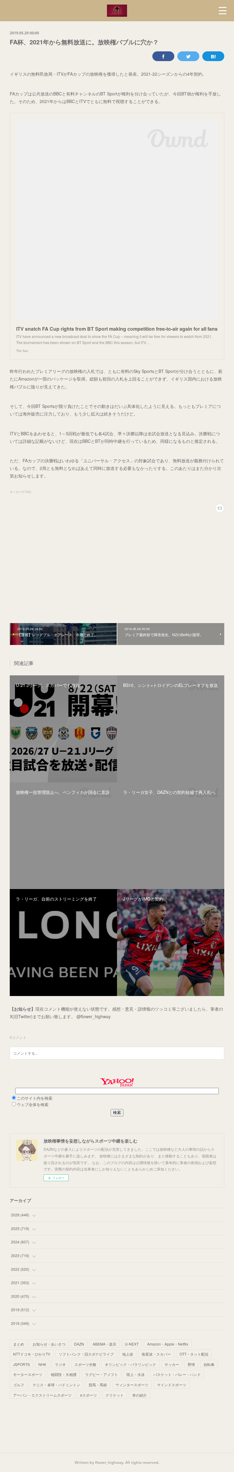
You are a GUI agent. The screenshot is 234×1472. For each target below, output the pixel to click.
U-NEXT (132, 1343)
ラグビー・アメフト (101, 1374)
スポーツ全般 (85, 1364)
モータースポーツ (27, 1374)
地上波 (127, 1354)
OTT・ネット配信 (193, 1354)
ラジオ (60, 1364)
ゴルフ (18, 1384)
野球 (191, 1364)
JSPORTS (21, 1364)
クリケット (114, 1395)
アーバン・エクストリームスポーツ (42, 1395)
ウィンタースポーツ (131, 1384)
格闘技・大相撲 (63, 1374)
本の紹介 (139, 1395)
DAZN (79, 1343)
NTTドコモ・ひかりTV (31, 1354)
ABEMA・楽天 (104, 1343)
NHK (42, 1364)
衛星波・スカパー (156, 1354)
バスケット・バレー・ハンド (177, 1374)
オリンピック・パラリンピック (130, 1364)
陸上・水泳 (135, 1374)
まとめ (18, 1343)
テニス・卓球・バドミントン (56, 1384)
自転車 (209, 1364)
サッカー (172, 1364)
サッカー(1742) (20, 492)
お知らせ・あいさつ (49, 1343)
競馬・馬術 (98, 1384)
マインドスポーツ (171, 1384)
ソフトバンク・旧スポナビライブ (86, 1354)
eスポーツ (88, 1395)
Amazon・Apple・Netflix (167, 1343)
